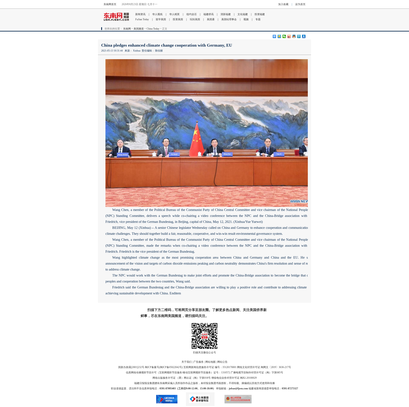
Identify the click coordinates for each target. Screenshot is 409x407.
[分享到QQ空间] (279, 36)
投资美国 (178, 19)
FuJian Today (142, 19)
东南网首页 (110, 4)
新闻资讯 (140, 14)
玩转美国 (195, 19)
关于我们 (186, 361)
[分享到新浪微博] (289, 36)
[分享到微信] (284, 36)
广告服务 (198, 361)
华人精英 (174, 14)
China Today (153, 28)
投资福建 (260, 14)
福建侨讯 (208, 14)
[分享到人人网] (304, 36)
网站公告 (222, 361)
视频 (246, 19)
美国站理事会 (229, 19)
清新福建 (225, 14)
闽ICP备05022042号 (171, 367)
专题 (258, 19)
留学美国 (161, 19)
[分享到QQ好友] (294, 36)
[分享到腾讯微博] (299, 36)
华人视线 (157, 14)
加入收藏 (283, 4)
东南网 (127, 28)
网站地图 (210, 361)
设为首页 (300, 4)
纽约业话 (191, 14)
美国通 (211, 19)
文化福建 (243, 14)
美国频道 (139, 28)
